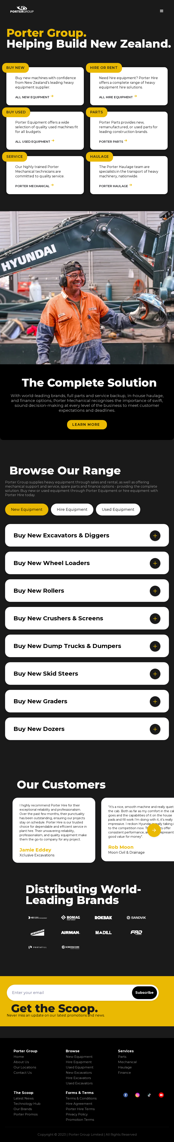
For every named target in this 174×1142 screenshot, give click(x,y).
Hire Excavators (78, 1077)
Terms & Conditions (81, 1098)
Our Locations (25, 1067)
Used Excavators (79, 1083)
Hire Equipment (79, 1062)
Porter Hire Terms (80, 1109)
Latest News (24, 1098)
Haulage (125, 1067)
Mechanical (127, 1062)
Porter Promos (26, 1114)
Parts (122, 1056)
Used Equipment (79, 1067)
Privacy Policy (77, 1114)
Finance (124, 1072)
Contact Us (23, 1072)
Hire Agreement (79, 1103)
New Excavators (79, 1072)
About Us (21, 1062)
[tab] (26, 509)
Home (19, 1056)
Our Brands (23, 1109)
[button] (161, 9)
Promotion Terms (80, 1119)
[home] (22, 9)
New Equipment (79, 1056)
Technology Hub (27, 1103)
